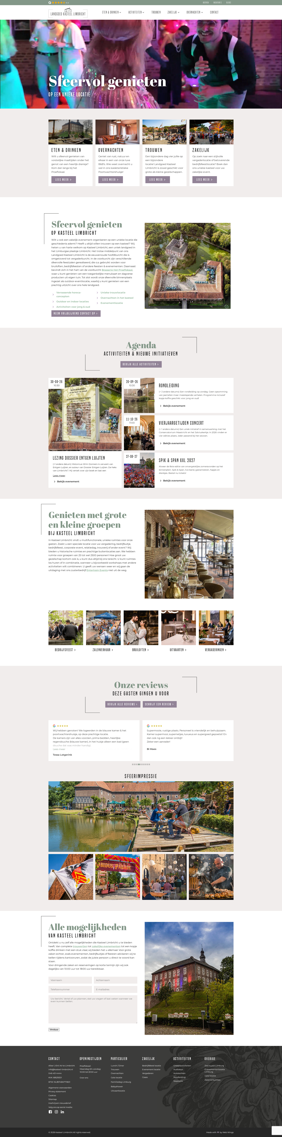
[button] (133, 764)
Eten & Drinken (110, 12)
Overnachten (193, 12)
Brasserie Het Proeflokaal (117, 270)
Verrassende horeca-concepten (68, 294)
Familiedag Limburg (121, 1082)
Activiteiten (135, 12)
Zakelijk (172, 12)
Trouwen (156, 12)
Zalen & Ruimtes (212, 1080)
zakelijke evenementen (106, 946)
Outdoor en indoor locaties (72, 301)
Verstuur (54, 1029)
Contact (214, 12)
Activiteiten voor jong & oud (73, 306)
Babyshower (117, 1086)
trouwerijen (80, 946)
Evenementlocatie (112, 303)
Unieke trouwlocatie (113, 292)
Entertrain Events (97, 570)
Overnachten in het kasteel (117, 297)
